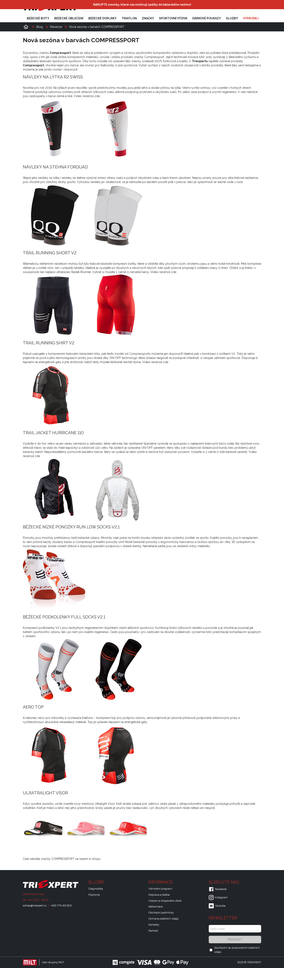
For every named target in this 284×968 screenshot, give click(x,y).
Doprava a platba (159, 894)
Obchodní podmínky (161, 912)
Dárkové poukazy (206, 18)
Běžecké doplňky (102, 18)
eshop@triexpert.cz (35, 905)
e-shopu (94, 858)
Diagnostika (95, 888)
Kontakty (153, 924)
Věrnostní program (160, 888)
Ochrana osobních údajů (163, 918)
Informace (161, 882)
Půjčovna (94, 894)
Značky (148, 18)
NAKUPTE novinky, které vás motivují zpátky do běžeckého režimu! (142, 4)
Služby (232, 18)
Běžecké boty (38, 18)
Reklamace (155, 906)
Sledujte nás (224, 882)
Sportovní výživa (173, 18)
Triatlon (129, 18)
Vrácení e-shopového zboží (165, 900)
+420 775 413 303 (61, 905)
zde (97, 96)
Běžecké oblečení (68, 18)
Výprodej (251, 18)
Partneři (153, 930)
